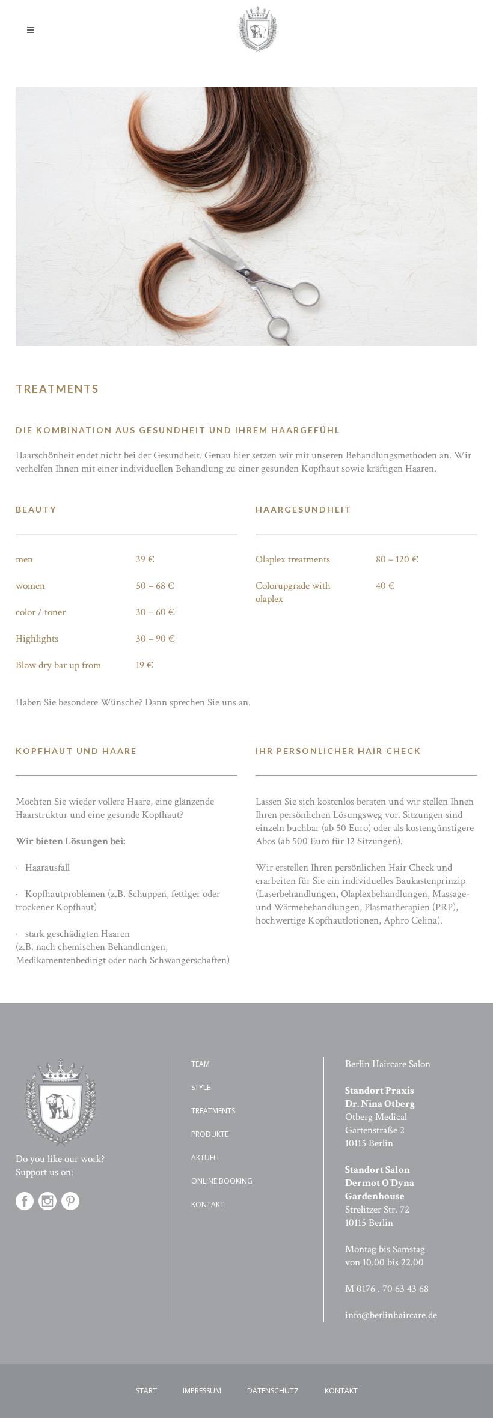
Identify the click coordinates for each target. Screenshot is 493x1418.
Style (200, 1087)
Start (146, 1391)
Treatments (213, 1111)
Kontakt (207, 1204)
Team (200, 1064)
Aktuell (206, 1157)
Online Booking (222, 1181)
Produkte (209, 1134)
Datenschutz (273, 1391)
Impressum (202, 1391)
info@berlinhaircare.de (391, 1315)
